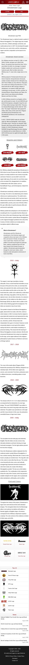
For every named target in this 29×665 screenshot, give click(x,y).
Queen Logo (11, 605)
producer (9, 14)
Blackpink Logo (12, 571)
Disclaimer (14, 658)
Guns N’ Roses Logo (13, 575)
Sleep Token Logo (12, 592)
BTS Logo (10, 584)
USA (20, 14)
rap (13, 14)
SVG (22, 11)
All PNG (7, 11)
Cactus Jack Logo (12, 588)
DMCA (7, 656)
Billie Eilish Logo (12, 597)
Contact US (15, 660)
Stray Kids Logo (12, 579)
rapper (16, 14)
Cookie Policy (21, 656)
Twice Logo (11, 610)
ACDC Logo (11, 601)
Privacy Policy (13, 656)
